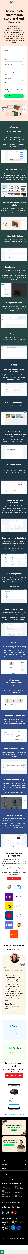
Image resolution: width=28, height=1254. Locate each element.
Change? (6, 74)
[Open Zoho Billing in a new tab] (19, 1176)
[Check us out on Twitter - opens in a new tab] (6, 1201)
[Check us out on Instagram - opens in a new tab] (15, 1201)
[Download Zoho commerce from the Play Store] (17, 1196)
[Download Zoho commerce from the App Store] (6, 1196)
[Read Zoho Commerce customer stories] (14, 1116)
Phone (6, 59)
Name (6, 50)
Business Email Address (10, 55)
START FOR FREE (14, 878)
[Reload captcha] (23, 81)
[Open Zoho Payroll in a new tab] (6, 1184)
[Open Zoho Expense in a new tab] (6, 1180)
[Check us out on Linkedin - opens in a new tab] (8, 1201)
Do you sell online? (9, 64)
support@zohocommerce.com (12, 1191)
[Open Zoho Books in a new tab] (6, 1176)
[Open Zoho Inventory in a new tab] (19, 1180)
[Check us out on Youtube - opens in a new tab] (12, 1201)
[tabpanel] (13, 977)
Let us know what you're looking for (12, 69)
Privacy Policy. (7, 91)
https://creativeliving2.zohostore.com (16, 1103)
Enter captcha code (9, 78)
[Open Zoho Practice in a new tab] (19, 1184)
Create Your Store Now (13, 1064)
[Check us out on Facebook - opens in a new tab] (3, 1201)
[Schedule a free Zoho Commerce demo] (14, 1133)
